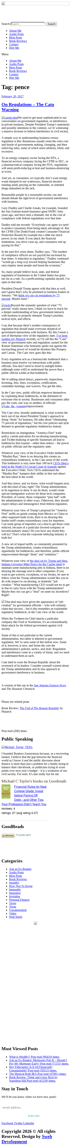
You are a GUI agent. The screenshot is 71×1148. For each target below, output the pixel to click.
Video (12, 913)
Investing (14, 896)
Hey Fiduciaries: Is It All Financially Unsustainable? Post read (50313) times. (33, 1068)
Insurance (15, 893)
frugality (14, 882)
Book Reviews (18, 41)
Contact (13, 44)
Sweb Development (27, 1139)
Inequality (15, 889)
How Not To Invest (20, 886)
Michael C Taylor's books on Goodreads (34, 781)
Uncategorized (18, 910)
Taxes (12, 903)
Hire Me (14, 47)
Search (6, 23)
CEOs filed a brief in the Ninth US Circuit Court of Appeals (35, 465)
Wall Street (15, 916)
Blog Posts (15, 37)
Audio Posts (16, 34)
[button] (35, 54)
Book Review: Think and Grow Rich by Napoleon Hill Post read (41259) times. (33, 1079)
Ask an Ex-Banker (20, 869)
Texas (12, 906)
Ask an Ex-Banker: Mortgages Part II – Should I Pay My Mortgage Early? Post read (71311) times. (39, 1062)
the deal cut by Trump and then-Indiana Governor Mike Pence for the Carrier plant (35, 562)
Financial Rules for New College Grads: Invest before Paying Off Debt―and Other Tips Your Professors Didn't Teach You (24, 795)
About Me (15, 30)
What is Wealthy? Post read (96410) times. (34, 1056)
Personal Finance (19, 899)
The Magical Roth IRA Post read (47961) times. (37, 1073)
